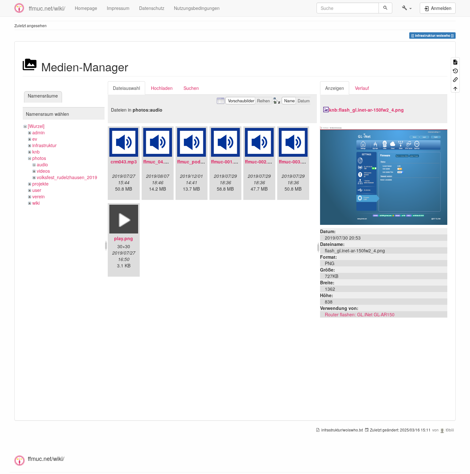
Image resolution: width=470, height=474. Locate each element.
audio (42, 164)
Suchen (191, 88)
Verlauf (362, 88)
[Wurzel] (36, 126)
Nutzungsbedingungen (197, 8)
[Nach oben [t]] (455, 88)
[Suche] (385, 8)
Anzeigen (334, 88)
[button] (407, 8)
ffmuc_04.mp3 (158, 161)
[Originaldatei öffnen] (383, 175)
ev (34, 139)
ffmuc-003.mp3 (295, 161)
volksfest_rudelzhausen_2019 (67, 177)
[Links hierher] (455, 79)
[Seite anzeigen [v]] (455, 62)
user (36, 190)
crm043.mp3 (124, 161)
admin (38, 132)
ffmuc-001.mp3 (227, 161)
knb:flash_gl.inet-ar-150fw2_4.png (366, 110)
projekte (40, 183)
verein (38, 196)
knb (36, 151)
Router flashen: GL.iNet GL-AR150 (360, 314)
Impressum (118, 8)
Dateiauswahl (126, 88)
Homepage (86, 8)
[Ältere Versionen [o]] (455, 70)
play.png (123, 238)
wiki (36, 203)
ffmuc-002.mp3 (261, 161)
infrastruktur (44, 145)
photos (39, 158)
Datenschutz (151, 8)
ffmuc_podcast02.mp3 (201, 161)
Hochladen (162, 88)
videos (43, 171)
